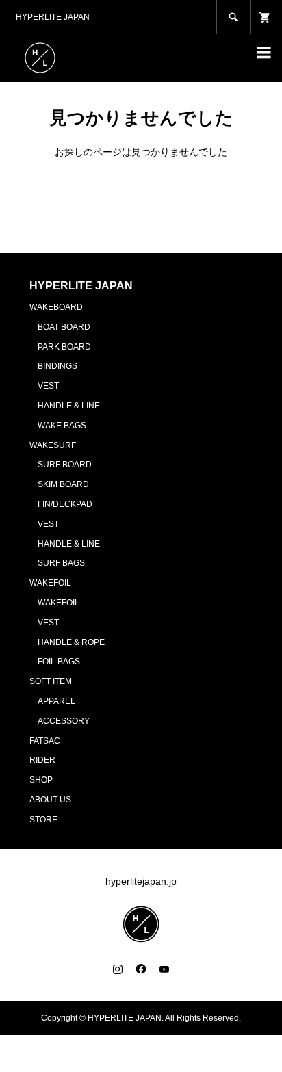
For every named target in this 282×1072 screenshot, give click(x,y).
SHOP (41, 780)
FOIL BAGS (59, 661)
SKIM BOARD (63, 484)
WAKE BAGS (62, 425)
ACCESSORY (64, 721)
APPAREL (56, 701)
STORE (43, 819)
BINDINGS (57, 366)
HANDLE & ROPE (71, 642)
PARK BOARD (64, 347)
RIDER (42, 760)
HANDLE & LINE (69, 405)
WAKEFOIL (50, 583)
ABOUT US (50, 800)
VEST (48, 386)
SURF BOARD (65, 464)
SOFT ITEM (50, 681)
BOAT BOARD (64, 327)
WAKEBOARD (56, 307)
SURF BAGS (61, 563)
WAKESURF (52, 445)
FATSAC (44, 741)
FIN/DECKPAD (65, 504)
